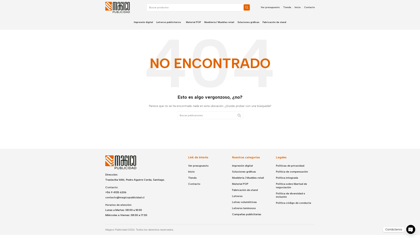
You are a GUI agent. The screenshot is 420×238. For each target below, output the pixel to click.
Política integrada (287, 177)
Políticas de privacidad (290, 165)
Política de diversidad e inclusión (290, 195)
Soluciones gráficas (244, 171)
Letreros (237, 196)
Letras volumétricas (244, 202)
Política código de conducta (293, 202)
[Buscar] (247, 7)
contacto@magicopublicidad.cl (124, 197)
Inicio (191, 171)
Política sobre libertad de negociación (291, 185)
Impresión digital (242, 165)
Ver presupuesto (198, 165)
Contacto (194, 183)
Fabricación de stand (245, 190)
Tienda (192, 177)
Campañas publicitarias (246, 214)
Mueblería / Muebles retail (248, 177)
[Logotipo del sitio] (117, 7)
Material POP (240, 183)
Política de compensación (292, 171)
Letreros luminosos (244, 208)
